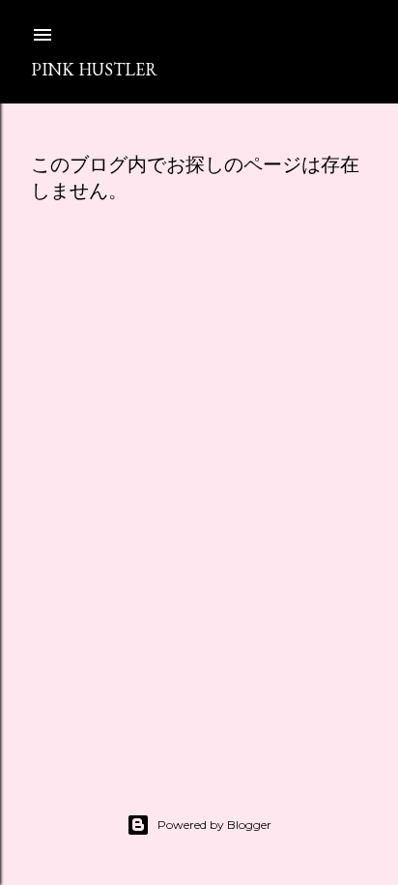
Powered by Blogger (214, 824)
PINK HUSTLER (94, 69)
